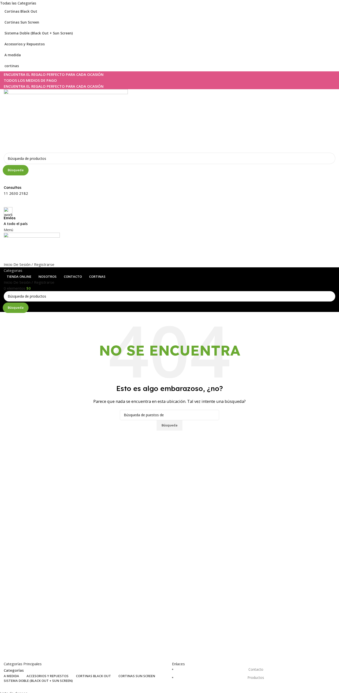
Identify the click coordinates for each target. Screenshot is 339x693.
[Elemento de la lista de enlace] (253, 676)
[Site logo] (66, 120)
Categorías (14, 670)
